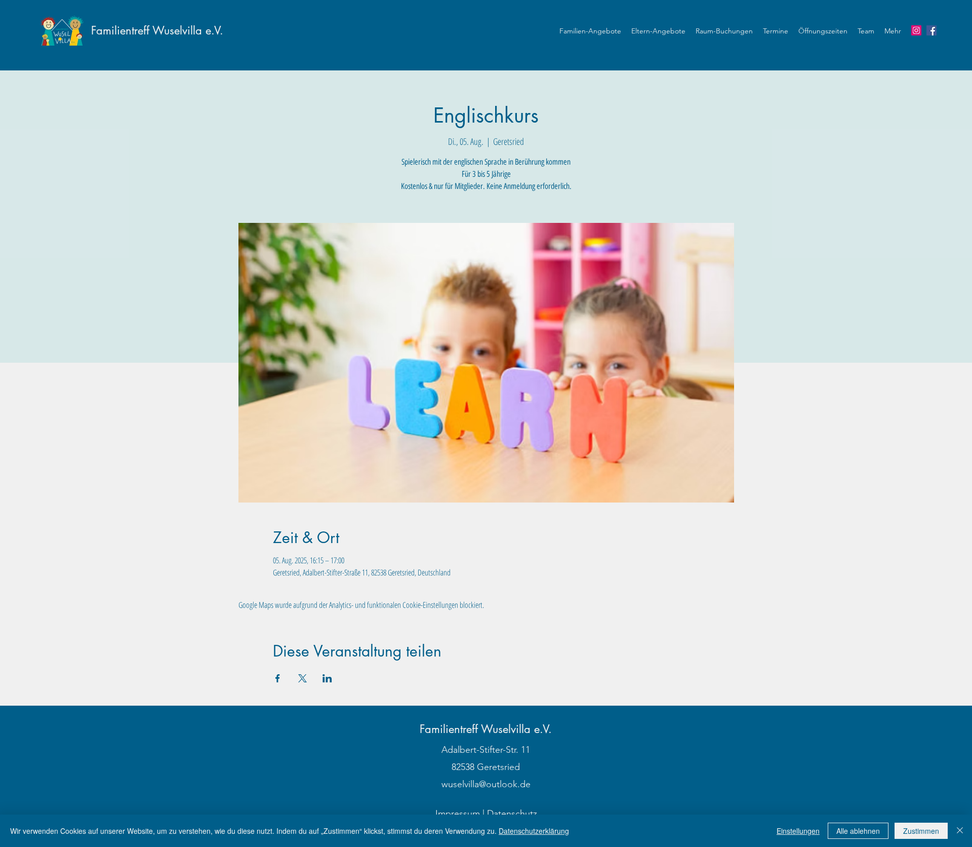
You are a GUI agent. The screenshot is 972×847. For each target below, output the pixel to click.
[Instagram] (916, 30)
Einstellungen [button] (798, 831)
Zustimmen (921, 831)
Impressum (457, 813)
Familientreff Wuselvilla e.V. (157, 30)
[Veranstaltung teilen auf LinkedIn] (327, 678)
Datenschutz (512, 813)
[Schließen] (960, 831)
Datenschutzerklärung (534, 831)
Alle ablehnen (858, 831)
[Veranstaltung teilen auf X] (302, 678)
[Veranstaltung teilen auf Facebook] (277, 678)
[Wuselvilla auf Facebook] (931, 30)
